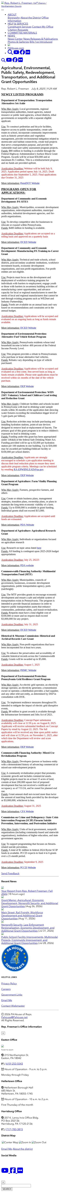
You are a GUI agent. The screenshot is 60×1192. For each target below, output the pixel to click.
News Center (15, 38)
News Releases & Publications (40, 38)
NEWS (11, 35)
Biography (14, 17)
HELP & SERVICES (18, 23)
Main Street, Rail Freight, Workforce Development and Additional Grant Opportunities (22, 915)
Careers (6, 989)
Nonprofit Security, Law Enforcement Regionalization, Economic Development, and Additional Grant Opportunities (27, 927)
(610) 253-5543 (14, 1063)
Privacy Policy (9, 983)
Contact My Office (42, 26)
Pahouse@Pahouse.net (14, 1017)
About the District (30, 17)
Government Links (11, 994)
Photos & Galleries (18, 41)
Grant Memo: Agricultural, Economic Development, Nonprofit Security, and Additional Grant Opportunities (29, 903)
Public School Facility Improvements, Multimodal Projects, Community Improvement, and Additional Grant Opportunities (29, 940)
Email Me (6, 1000)
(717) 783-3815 (14, 1129)
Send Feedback (10, 873)
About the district (23, 1148)
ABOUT (12, 14)
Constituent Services (19, 26)
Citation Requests (18, 29)
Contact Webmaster (13, 1005)
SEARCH (7, 1189)
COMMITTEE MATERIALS (22, 32)
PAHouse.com (16, 48)
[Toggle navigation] (2, 9)
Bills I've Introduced (41, 41)
